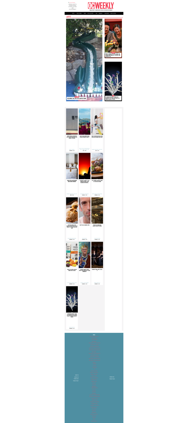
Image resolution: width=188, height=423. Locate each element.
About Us (77, 375)
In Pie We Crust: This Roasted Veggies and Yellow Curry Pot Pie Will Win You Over (72, 226)
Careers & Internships (94, 370)
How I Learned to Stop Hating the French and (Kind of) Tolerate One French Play (113, 55)
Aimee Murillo (97, 282)
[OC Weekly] (71, 2)
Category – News (94, 381)
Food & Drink (79, 13)
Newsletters (94, 393)
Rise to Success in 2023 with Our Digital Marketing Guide (97, 136)
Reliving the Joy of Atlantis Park (76, 98)
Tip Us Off (94, 417)
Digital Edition (113, 13)
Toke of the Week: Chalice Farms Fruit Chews (72, 270)
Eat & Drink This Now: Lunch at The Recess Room (97, 181)
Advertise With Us (94, 339)
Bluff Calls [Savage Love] (84, 225)
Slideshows (107, 13)
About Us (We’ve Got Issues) (94, 336)
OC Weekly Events (94, 407)
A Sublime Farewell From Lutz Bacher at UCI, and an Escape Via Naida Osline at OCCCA (112, 98)
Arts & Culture (90, 13)
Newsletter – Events (94, 398)
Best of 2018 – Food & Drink (94, 346)
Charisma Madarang (72, 238)
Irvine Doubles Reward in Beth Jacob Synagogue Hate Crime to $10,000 (72, 137)
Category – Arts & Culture (94, 372)
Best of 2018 (94, 341)
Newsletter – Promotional (95, 405)
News (73, 13)
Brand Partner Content (97, 149)
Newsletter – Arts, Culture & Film (94, 394)
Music (85, 13)
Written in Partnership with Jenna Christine (84, 149)
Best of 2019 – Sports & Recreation (94, 360)
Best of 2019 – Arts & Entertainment (94, 353)
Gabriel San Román (85, 282)
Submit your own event (94, 414)
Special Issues (94, 412)
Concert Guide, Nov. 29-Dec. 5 (97, 270)
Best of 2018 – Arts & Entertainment (94, 342)
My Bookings (95, 367)
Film (96, 13)
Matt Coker (71, 149)
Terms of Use (76, 378)
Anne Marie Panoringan (97, 193)
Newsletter (94, 391)
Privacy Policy (76, 380)
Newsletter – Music (95, 403)
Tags (94, 368)
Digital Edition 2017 (95, 387)
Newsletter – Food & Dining (94, 401)
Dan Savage (84, 238)
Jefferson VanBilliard (72, 282)
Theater (113, 52)
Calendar (94, 362)
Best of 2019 (94, 351)
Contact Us (76, 377)
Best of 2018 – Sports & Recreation (94, 349)
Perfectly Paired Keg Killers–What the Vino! (97, 225)
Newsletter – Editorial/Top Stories (94, 396)
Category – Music (94, 379)
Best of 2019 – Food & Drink (94, 356)
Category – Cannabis (94, 374)
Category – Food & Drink (94, 377)
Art (113, 95)
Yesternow (76, 96)
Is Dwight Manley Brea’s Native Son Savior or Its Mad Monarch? (84, 270)
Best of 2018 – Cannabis (94, 344)
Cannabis (100, 13)
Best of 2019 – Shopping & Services (94, 358)
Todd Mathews (97, 238)
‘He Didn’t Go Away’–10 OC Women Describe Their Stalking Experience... (84, 181)
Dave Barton (72, 327)
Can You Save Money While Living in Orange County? (84, 136)
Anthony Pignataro (84, 193)
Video (94, 419)
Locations (94, 365)
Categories (94, 363)
